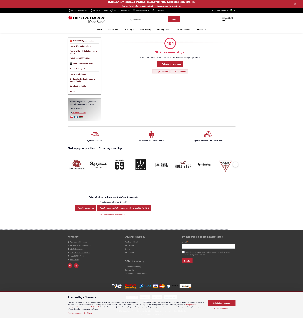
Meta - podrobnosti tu (92, 307)
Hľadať (174, 19)
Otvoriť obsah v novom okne (114, 214)
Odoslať (187, 261)
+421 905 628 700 (79, 113)
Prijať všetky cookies (221, 303)
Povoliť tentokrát (86, 208)
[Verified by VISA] (117, 286)
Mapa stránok (180, 71)
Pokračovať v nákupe (171, 64)
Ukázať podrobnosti (221, 308)
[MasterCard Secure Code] (130, 286)
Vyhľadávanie (162, 71)
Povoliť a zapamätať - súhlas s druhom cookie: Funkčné (124, 208)
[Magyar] (81, 117)
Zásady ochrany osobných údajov (80, 313)
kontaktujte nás (175, 6)
